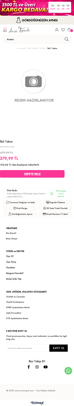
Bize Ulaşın (11, 238)
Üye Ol (9, 256)
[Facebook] (28, 367)
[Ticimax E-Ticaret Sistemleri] (37, 403)
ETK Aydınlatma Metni (17, 318)
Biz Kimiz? (11, 233)
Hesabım (10, 267)
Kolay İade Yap (13, 278)
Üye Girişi (11, 261)
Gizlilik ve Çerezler (15, 296)
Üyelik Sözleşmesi (15, 301)
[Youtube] (45, 367)
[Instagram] (37, 367)
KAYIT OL (58, 348)
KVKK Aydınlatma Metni (18, 307)
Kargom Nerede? (15, 273)
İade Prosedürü (13, 312)
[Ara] (66, 39)
